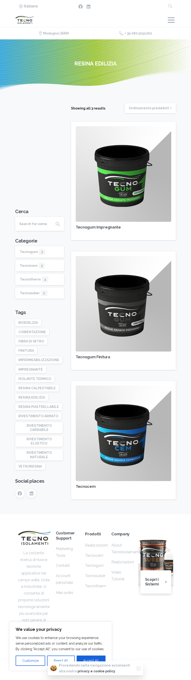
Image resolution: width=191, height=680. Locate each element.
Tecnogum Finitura (93, 357)
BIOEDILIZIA (28, 323)
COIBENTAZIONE (32, 332)
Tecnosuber (30, 293)
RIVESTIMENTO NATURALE (39, 455)
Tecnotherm (30, 279)
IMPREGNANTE (30, 369)
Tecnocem (86, 486)
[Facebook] (81, 6)
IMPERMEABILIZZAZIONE (38, 360)
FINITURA (26, 350)
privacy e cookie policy (96, 671)
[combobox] (150, 108)
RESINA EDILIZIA (31, 397)
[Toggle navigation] (171, 20)
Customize (30, 661)
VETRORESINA (30, 466)
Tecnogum (29, 252)
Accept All (91, 661)
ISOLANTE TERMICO (34, 379)
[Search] (170, 6)
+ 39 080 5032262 (138, 33)
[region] (60, 646)
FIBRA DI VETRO (31, 341)
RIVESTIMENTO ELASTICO (39, 441)
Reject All (61, 661)
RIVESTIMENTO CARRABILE (39, 428)
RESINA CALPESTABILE (37, 388)
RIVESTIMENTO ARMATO (38, 416)
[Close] (138, 668)
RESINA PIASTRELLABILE (38, 407)
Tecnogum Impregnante (98, 227)
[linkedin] (88, 6)
